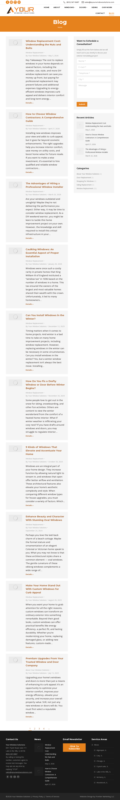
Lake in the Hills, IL (104, 772)
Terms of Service (52, 796)
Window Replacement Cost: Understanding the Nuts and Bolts (43, 44)
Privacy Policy (37, 796)
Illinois (96, 745)
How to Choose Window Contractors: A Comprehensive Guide (45, 117)
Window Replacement (34, 52)
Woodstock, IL (102, 782)
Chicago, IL (101, 761)
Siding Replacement (84, 185)
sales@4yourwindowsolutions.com (99, 2)
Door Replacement (84, 177)
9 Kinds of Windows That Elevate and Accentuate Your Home (44, 451)
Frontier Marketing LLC (105, 796)
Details (29, 103)
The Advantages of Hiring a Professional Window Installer (96, 150)
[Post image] (80, 125)
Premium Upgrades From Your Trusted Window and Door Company (44, 662)
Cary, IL (99, 755)
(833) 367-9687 (72, 2)
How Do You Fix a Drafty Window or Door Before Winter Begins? (45, 385)
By (36, 55)
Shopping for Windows (85, 181)
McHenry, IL (101, 777)
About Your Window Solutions (37, 670)
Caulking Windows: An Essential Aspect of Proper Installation (42, 253)
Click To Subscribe (74, 747)
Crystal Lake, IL (102, 766)
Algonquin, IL (101, 750)
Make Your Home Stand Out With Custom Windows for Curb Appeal (43, 589)
